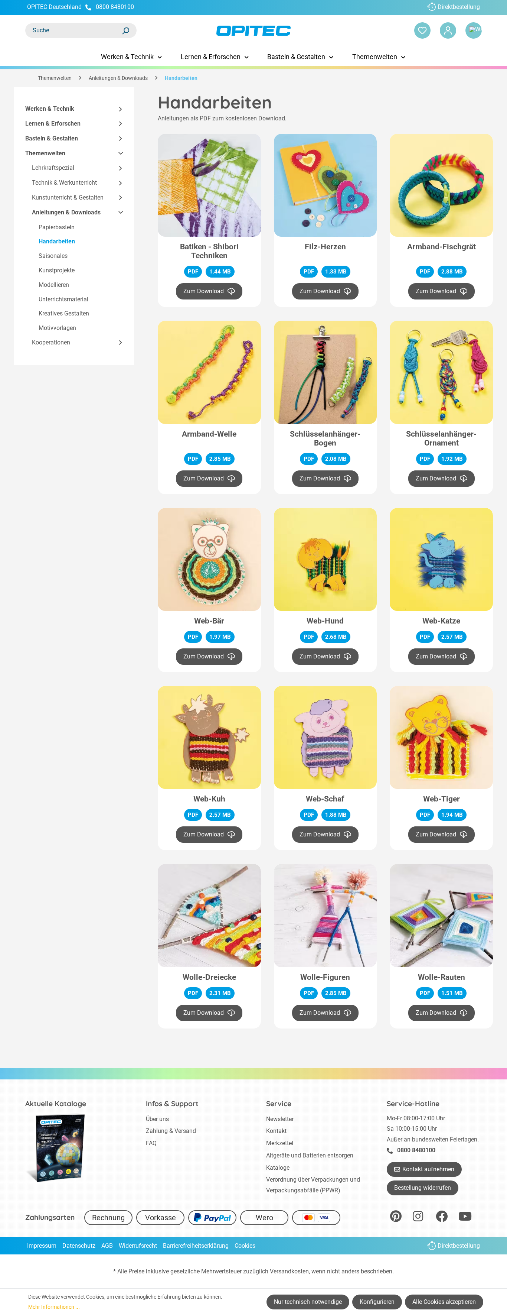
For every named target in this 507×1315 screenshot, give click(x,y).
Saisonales (53, 255)
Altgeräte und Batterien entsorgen (309, 1155)
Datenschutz (78, 1245)
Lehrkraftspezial (53, 167)
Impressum (41, 1245)
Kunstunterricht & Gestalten (68, 197)
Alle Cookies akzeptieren (444, 1301)
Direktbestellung (459, 6)
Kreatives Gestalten (64, 313)
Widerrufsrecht (138, 1245)
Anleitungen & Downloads (66, 212)
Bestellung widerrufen (422, 1187)
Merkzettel (279, 1143)
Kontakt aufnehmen (428, 1169)
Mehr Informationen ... (54, 1307)
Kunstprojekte (57, 270)
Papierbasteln (57, 227)
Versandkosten (289, 1271)
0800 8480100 (115, 6)
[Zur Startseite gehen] (253, 31)
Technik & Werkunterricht (64, 182)
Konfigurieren (377, 1301)
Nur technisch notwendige (308, 1301)
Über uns (157, 1119)
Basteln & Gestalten (51, 138)
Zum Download (203, 291)
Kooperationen (51, 342)
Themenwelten (45, 153)
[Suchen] (125, 30)
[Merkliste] (422, 30)
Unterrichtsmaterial (63, 299)
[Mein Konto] (448, 30)
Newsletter (280, 1119)
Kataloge (278, 1167)
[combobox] (73, 30)
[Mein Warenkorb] (473, 30)
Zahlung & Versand (171, 1130)
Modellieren (54, 284)
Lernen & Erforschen (53, 123)
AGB (107, 1245)
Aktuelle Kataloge (55, 1103)
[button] (117, 109)
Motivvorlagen (57, 327)
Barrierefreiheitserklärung (196, 1245)
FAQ (151, 1143)
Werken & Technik (49, 108)
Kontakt (276, 1130)
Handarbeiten (57, 241)
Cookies (245, 1245)
